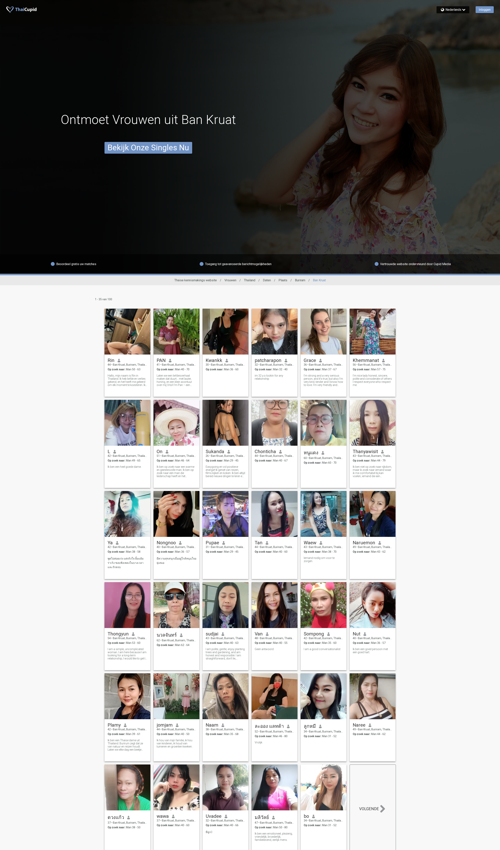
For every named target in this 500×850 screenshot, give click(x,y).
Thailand (249, 280)
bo (306, 816)
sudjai (212, 634)
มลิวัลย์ (262, 817)
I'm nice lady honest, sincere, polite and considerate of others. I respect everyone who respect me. (372, 380)
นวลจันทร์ (167, 635)
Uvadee (213, 816)
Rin (111, 360)
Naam (212, 725)
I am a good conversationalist (322, 649)
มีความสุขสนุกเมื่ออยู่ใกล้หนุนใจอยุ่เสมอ (176, 560)
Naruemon (364, 542)
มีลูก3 (209, 832)
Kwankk (214, 360)
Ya (110, 542)
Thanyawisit (365, 451)
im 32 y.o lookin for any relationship (269, 377)
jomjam (165, 725)
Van (259, 634)
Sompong (314, 634)
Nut (356, 634)
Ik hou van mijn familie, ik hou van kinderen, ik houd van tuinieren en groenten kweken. (174, 743)
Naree (359, 725)
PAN (161, 360)
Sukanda (215, 451)
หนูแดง (311, 452)
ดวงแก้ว (116, 817)
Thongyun (118, 634)
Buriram (300, 280)
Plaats (283, 280)
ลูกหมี (310, 726)
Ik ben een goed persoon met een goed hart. (370, 651)
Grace (310, 360)
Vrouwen (230, 280)
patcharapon (268, 360)
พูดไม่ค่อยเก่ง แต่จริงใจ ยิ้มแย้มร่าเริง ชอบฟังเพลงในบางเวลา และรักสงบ (126, 563)
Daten (267, 280)
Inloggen (485, 10)
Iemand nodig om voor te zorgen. (319, 559)
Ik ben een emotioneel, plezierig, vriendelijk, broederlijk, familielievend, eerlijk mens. (274, 836)
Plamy (114, 725)
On (159, 451)
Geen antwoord (264, 649)
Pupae (212, 542)
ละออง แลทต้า (269, 726)
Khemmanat (366, 360)
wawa (163, 816)
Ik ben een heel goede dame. (124, 466)
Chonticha (265, 451)
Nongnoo (166, 542)
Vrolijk (258, 742)
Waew (310, 542)
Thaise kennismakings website (195, 280)
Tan (258, 542)
